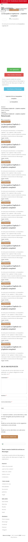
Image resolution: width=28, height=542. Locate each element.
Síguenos (4, 516)
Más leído (5, 499)
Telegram (4, 530)
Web (2, 408)
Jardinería (4, 492)
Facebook (4, 524)
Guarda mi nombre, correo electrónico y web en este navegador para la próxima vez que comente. (14, 416)
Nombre (4, 395)
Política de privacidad (7, 466)
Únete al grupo (5, 519)
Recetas (4, 509)
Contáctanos (5, 477)
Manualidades (5, 486)
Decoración (5, 489)
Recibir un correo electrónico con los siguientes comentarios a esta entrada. (13, 424)
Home (2, 8)
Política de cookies (6, 471)
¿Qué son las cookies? (7, 469)
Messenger (5, 522)
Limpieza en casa (6, 484)
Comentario (4, 377)
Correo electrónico (6, 402)
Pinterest (4, 527)
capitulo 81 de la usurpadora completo (14, 97)
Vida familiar (5, 501)
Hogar (3, 494)
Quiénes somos (6, 474)
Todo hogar (5, 481)
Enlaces (4, 463)
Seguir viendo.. (5, 138)
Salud (3, 512)
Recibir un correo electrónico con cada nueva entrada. (13, 431)
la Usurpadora (9, 8)
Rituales (4, 507)
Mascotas (4, 504)
